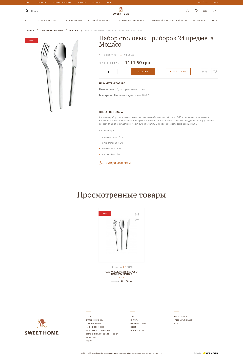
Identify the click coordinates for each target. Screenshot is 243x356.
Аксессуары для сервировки (130, 20)
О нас (27, 2)
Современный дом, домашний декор (168, 20)
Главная (29, 30)
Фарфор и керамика (48, 20)
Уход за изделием (118, 163)
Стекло (28, 20)
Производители (137, 330)
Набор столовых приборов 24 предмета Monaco (121, 273)
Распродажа (199, 20)
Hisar (121, 277)
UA (206, 2)
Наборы (73, 30)
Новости (82, 2)
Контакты (41, 2)
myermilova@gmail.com (183, 320)
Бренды (96, 2)
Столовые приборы (73, 20)
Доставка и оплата (62, 2)
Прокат (110, 2)
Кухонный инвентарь (99, 20)
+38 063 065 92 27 (180, 317)
